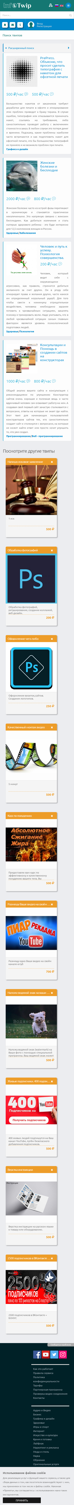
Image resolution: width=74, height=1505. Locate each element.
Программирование (18, 436)
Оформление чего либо (23, 638)
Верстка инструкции (20, 1169)
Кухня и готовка (42, 1439)
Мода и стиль (41, 1451)
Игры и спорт (41, 1426)
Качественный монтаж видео (26, 727)
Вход (40, 23)
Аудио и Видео (42, 1410)
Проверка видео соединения (50, 1393)
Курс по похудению (20, 815)
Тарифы (38, 1385)
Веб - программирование (47, 436)
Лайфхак (38, 1443)
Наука (36, 1455)
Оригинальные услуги (46, 1464)
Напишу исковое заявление (25, 461)
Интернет (38, 1431)
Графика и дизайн (17, 149)
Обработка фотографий (23, 550)
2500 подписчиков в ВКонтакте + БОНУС (33, 1258)
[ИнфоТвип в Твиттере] (54, 1354)
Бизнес (37, 1414)
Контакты (39, 1397)
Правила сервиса (43, 1373)
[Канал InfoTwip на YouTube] (46, 1354)
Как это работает (43, 1368)
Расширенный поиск (21, 48)
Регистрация (44, 26)
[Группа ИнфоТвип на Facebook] (37, 1354)
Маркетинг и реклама (46, 1447)
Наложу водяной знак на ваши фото (30, 992)
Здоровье (12, 232)
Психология (27, 331)
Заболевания (28, 232)
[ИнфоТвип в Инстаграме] (63, 1354)
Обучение (39, 1460)
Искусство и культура (45, 1435)
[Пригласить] (50, 5)
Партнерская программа (47, 1389)
